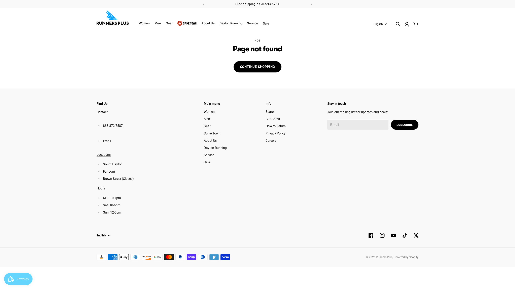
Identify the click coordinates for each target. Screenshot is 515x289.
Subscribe (405, 124)
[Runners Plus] (113, 17)
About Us (208, 23)
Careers (271, 140)
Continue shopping (257, 67)
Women (144, 23)
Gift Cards (273, 119)
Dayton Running (230, 23)
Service (252, 23)
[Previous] (204, 4)
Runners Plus (384, 257)
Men (157, 23)
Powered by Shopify (406, 257)
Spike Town (190, 23)
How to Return (276, 126)
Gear (169, 23)
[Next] (311, 4)
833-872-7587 (113, 126)
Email (107, 141)
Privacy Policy (275, 133)
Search (270, 112)
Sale (207, 162)
